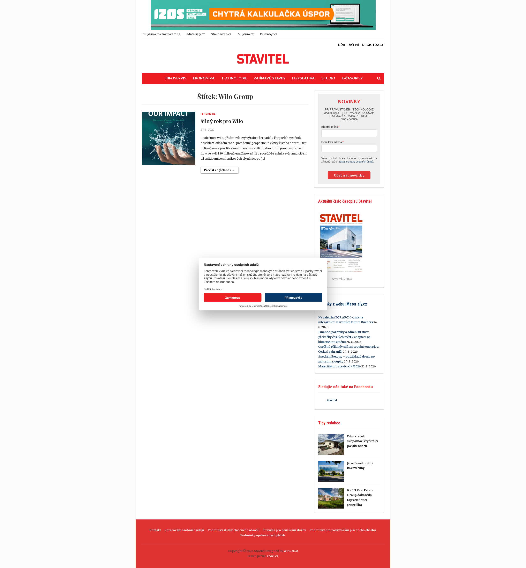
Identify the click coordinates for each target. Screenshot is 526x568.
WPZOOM (291, 551)
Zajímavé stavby (269, 78)
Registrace (373, 45)
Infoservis (175, 78)
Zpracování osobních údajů (184, 530)
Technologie (234, 78)
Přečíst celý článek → (219, 170)
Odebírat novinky (349, 175)
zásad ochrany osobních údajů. (356, 161)
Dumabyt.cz (269, 34)
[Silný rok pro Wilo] (168, 138)
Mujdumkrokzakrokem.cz (161, 34)
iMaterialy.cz (195, 34)
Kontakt (155, 530)
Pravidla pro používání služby (284, 530)
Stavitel (331, 400)
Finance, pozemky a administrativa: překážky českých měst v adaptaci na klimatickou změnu (344, 337)
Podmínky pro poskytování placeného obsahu (343, 530)
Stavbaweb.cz (221, 34)
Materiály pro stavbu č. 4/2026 (339, 366)
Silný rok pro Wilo (222, 121)
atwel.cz (272, 556)
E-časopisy (352, 78)
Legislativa (303, 78)
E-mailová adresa (331, 142)
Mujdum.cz (246, 34)
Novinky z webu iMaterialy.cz (342, 304)
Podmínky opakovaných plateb (262, 535)
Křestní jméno (329, 126)
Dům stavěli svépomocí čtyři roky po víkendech (362, 441)
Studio (328, 78)
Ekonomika (204, 78)
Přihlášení (348, 45)
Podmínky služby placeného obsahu (234, 530)
